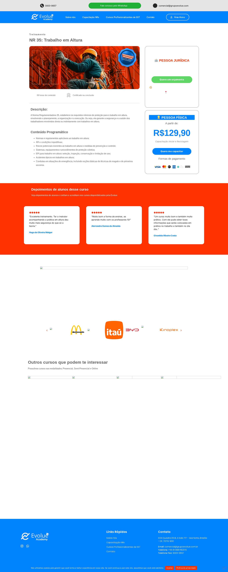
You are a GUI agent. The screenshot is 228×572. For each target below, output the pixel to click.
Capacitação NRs (90, 17)
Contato (151, 17)
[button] (47, 330)
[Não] (224, 568)
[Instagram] (21, 546)
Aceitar (170, 568)
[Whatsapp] (27, 546)
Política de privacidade (186, 568)
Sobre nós (70, 17)
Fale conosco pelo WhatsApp (113, 5)
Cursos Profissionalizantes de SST (123, 17)
